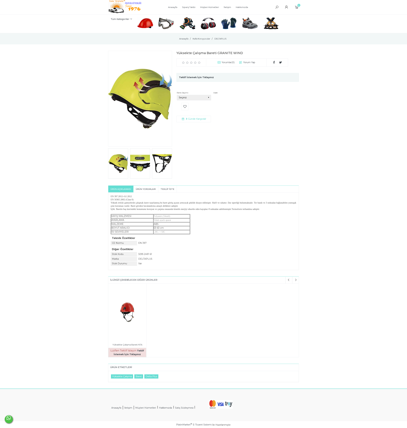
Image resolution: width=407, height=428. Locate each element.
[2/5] (185, 62)
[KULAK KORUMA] (208, 23)
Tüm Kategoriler (120, 19)
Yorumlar (228, 62)
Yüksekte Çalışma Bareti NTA (127, 344)
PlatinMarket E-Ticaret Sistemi (194, 424)
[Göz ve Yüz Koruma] (166, 23)
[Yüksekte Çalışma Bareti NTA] (127, 313)
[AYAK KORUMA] (250, 23)
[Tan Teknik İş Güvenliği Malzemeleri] (125, 12)
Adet (215, 92)
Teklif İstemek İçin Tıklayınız (196, 77)
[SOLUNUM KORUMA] (187, 23)
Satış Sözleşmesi (184, 407)
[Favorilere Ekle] (185, 106)
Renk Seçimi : (183, 92)
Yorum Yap (249, 62)
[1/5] (183, 62)
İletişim (128, 407)
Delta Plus (151, 376)
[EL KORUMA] (229, 23)
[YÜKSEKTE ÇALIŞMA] (271, 23)
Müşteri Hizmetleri (145, 407)
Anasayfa (116, 407)
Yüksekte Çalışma (122, 376)
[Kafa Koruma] (145, 23)
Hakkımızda (165, 407)
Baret (139, 376)
